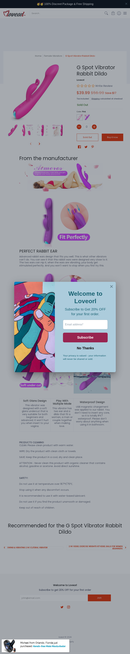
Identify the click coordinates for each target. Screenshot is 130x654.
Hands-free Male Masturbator (49, 646)
